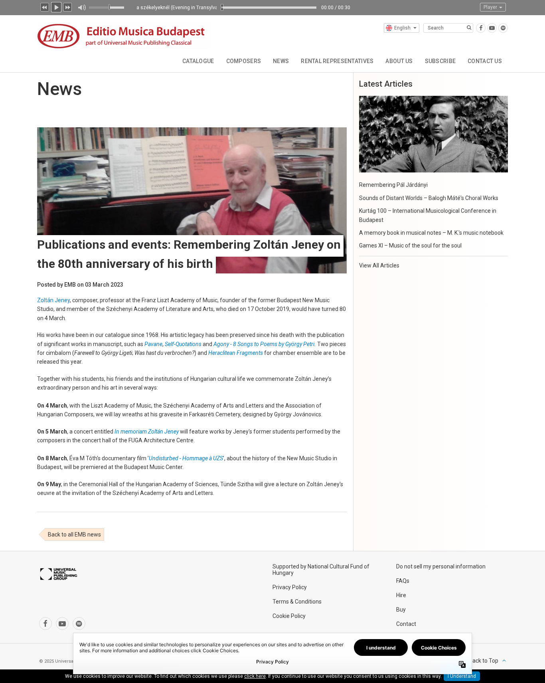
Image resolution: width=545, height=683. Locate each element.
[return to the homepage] (123, 34)
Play (56, 6)
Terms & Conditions (297, 601)
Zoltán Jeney (53, 300)
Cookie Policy (289, 616)
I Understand (462, 676)
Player (491, 7)
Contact (406, 624)
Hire (401, 595)
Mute (81, 7)
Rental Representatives (337, 61)
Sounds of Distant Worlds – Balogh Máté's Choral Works (428, 198)
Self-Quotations (183, 344)
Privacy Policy (289, 587)
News (281, 61)
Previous (44, 6)
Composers (243, 61)
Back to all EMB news (74, 534)
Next (67, 6)
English (402, 28)
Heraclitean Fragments (235, 353)
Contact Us (485, 61)
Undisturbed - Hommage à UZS (186, 458)
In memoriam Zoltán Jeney (147, 431)
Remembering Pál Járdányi (393, 185)
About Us (399, 61)
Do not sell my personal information (441, 566)
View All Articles (379, 265)
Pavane (153, 344)
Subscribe (440, 61)
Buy (401, 609)
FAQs (402, 581)
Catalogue (198, 61)
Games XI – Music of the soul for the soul (410, 245)
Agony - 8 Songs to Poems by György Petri (263, 344)
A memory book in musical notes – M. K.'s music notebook (431, 233)
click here (255, 676)
